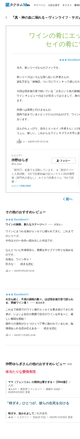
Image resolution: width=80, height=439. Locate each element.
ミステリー (23, 417)
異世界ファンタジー (31, 389)
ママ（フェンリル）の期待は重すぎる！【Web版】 (38, 382)
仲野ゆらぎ (20, 159)
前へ (69, 198)
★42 (10, 417)
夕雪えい (58, 224)
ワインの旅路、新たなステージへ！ (26, 224)
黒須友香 (40, 302)
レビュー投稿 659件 (21, 185)
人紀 (10, 385)
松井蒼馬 (42, 413)
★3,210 (12, 389)
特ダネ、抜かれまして (21, 413)
